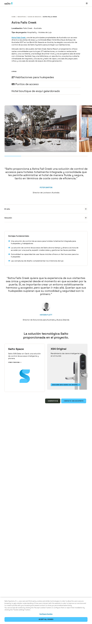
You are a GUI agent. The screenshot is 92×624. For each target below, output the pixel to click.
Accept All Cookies (46, 619)
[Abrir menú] (87, 3)
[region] (46, 611)
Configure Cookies (46, 614)
